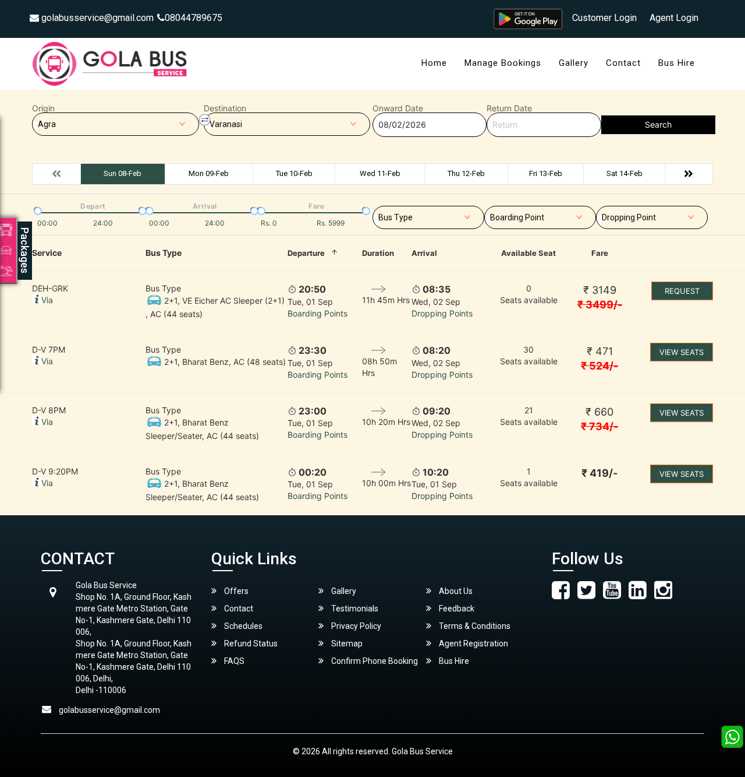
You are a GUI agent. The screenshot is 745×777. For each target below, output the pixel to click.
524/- (599, 366)
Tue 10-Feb (294, 173)
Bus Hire (676, 63)
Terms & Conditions (473, 626)
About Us (455, 591)
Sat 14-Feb (624, 173)
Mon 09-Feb (209, 173)
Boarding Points (317, 313)
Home (434, 63)
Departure (306, 253)
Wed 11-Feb (380, 173)
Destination (225, 108)
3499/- (599, 304)
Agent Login (674, 17)
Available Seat (528, 253)
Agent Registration (472, 643)
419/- (599, 473)
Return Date (509, 108)
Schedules (242, 626)
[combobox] (428, 215)
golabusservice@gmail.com (96, 17)
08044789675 (193, 17)
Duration (378, 253)
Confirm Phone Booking (373, 661)
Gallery (573, 63)
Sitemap (346, 643)
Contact (623, 63)
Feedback (455, 608)
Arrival (424, 253)
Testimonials (353, 608)
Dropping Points (442, 313)
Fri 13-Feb (545, 173)
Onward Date (397, 108)
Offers (235, 591)
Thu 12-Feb (466, 173)
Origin (43, 108)
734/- (599, 426)
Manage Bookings (502, 63)
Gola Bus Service (422, 751)
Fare (599, 253)
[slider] (37, 210)
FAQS (233, 661)
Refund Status (250, 643)
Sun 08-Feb (122, 173)
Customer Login (604, 17)
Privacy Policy (355, 626)
